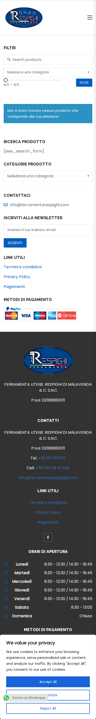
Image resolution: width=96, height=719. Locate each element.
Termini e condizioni (23, 267)
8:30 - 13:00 (81, 607)
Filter (84, 82)
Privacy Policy (17, 277)
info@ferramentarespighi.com (48, 478)
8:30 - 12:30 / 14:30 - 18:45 (68, 564)
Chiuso (86, 616)
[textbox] (48, 72)
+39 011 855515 (51, 458)
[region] (48, 677)
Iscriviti (15, 242)
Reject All (48, 708)
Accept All (48, 681)
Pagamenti (14, 286)
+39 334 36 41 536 (52, 468)
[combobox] (48, 72)
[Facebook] (48, 537)
